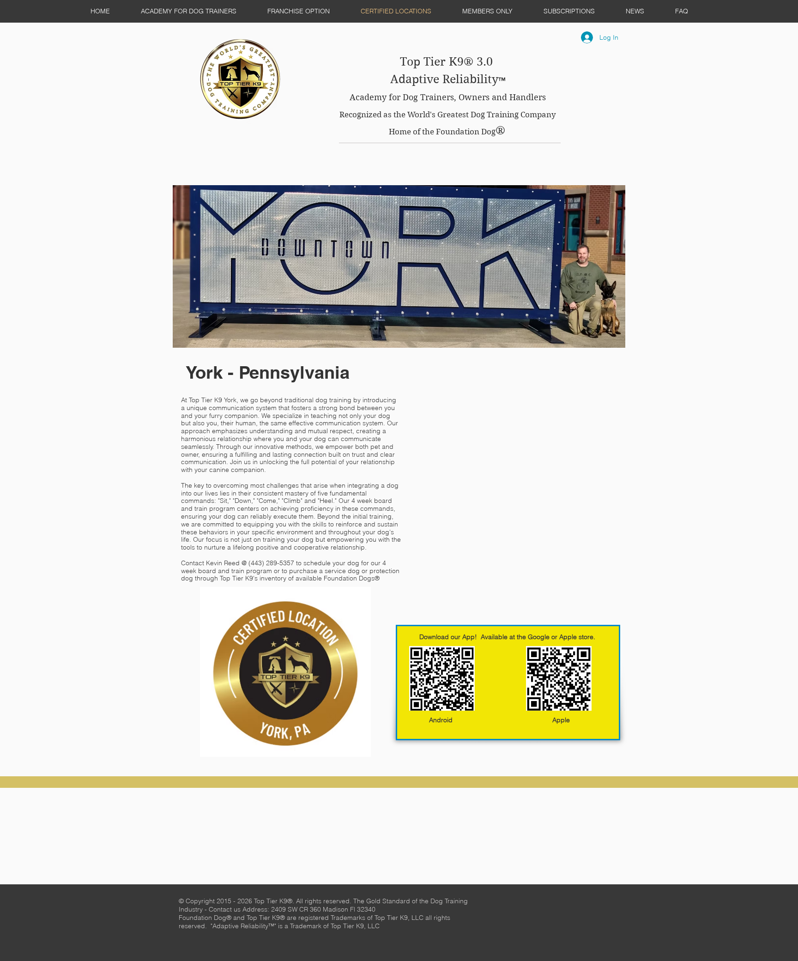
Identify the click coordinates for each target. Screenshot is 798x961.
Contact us (225, 909)
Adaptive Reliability (444, 79)
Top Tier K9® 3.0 (448, 61)
